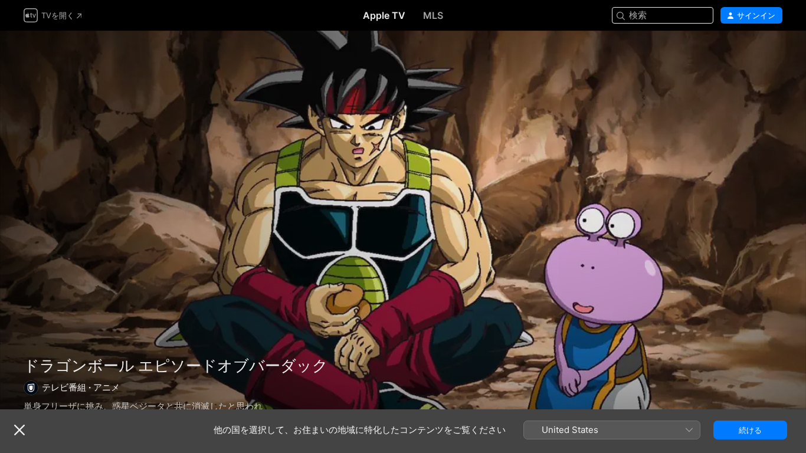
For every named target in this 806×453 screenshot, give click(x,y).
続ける (750, 430)
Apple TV (384, 15)
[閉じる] (19, 430)
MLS (433, 15)
